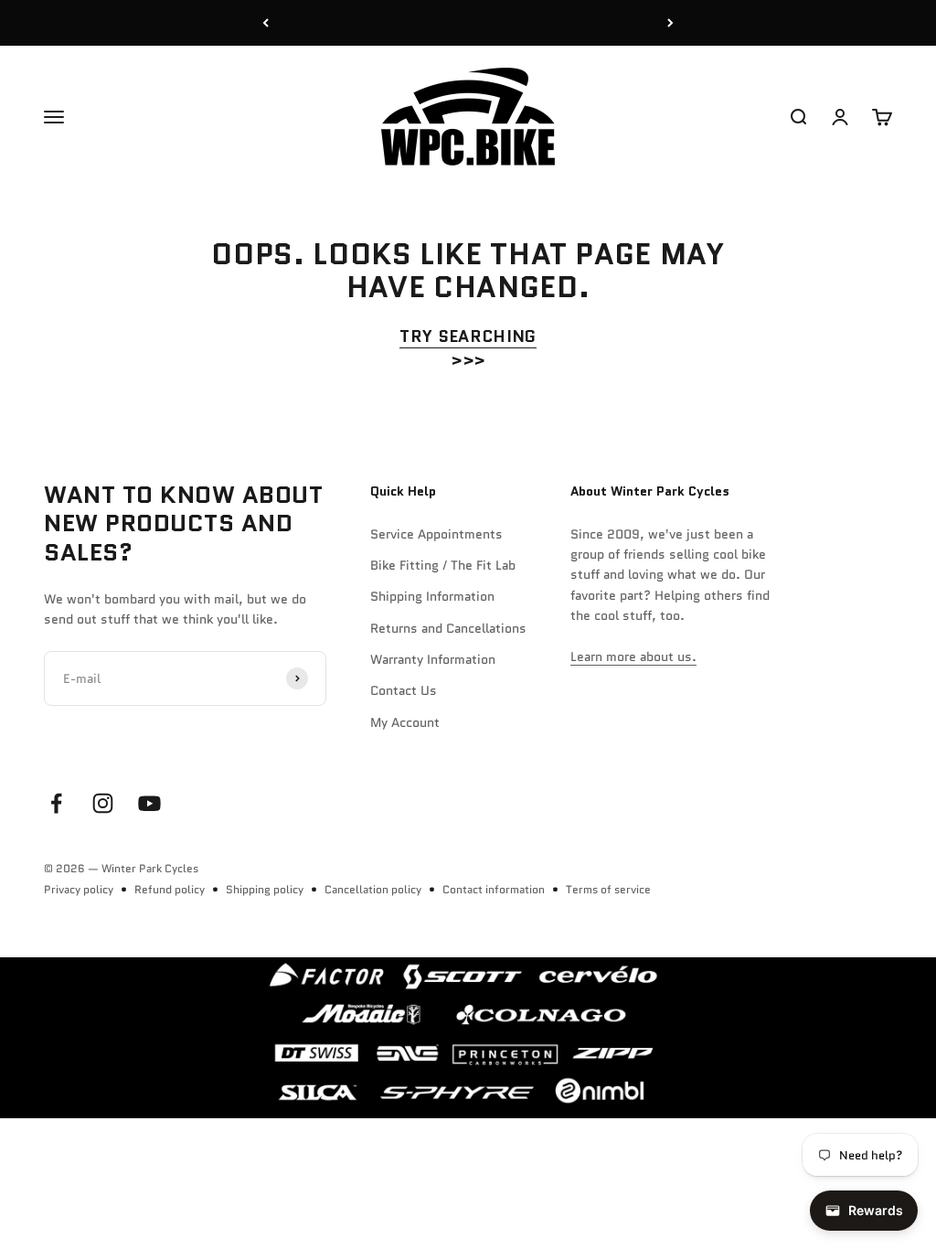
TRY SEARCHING (468, 336)
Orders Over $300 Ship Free (468, 23)
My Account (405, 722)
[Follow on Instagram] (102, 803)
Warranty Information (432, 659)
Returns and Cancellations (448, 628)
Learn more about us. (633, 656)
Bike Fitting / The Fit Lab (443, 565)
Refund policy (169, 889)
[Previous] (265, 23)
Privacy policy (78, 889)
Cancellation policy (372, 889)
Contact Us (403, 690)
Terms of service (608, 889)
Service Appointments (436, 534)
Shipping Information (432, 596)
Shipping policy (264, 889)
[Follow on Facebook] (56, 803)
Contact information (493, 889)
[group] (468, 1037)
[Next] (670, 23)
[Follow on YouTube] (149, 803)
